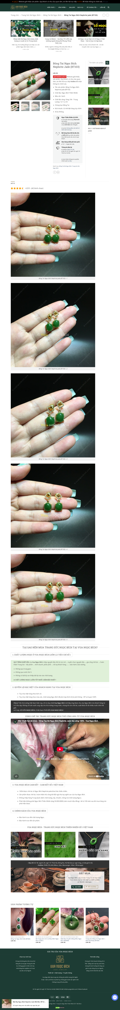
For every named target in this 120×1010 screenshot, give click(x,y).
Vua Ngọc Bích (52, 1003)
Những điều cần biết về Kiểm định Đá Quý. (70, 129)
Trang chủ (15, 15)
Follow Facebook (82, 989)
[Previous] (10, 38)
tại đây (70, 161)
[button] (108, 7)
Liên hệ (102, 7)
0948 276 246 (70, 149)
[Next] (106, 38)
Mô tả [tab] (13, 183)
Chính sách (67, 1001)
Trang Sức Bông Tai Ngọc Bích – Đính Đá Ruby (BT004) (95, 939)
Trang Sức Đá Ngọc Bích (30, 15)
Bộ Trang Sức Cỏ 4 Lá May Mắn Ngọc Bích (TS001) (47, 939)
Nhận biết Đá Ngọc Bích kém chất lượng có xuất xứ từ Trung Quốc (25, 40)
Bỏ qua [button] (105, 2)
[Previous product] (107, 15)
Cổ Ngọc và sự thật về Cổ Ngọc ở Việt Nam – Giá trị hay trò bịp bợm (91, 40)
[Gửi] (107, 62)
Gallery (72, 7)
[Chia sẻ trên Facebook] (54, 172)
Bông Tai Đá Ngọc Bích (52, 15)
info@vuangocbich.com (70, 989)
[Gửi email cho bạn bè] (58, 172)
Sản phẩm (61, 7)
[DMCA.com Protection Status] (60, 1007)
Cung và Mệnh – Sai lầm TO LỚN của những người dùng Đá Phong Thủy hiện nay (58, 41)
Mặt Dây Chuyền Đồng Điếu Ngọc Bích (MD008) (71, 939)
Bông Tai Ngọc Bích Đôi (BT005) (20, 939)
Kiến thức (51, 7)
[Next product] (103, 15)
